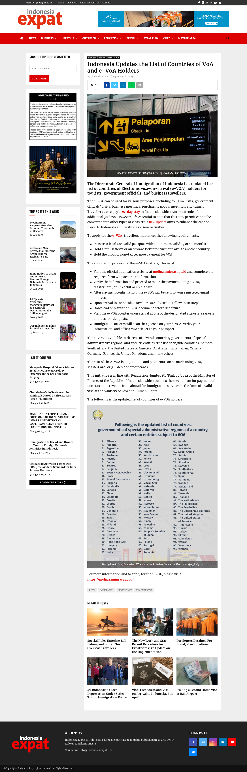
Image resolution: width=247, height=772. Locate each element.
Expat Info (151, 38)
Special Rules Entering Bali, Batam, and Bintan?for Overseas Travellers (107, 644)
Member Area (187, 38)
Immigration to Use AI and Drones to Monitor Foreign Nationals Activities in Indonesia (43, 279)
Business (47, 38)
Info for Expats (105, 58)
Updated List (125, 590)
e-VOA (117, 236)
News (32, 38)
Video (166, 38)
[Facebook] (193, 742)
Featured (92, 58)
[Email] (193, 752)
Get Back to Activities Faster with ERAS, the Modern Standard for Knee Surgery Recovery (52, 467)
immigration (106, 590)
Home (61, 2)
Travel (131, 38)
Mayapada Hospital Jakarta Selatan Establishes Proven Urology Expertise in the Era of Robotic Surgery (51, 372)
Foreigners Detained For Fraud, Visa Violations (194, 642)
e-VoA (92, 590)
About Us (72, 2)
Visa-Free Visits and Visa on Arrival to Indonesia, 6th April (152, 693)
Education (111, 38)
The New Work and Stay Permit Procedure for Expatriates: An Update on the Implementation (151, 646)
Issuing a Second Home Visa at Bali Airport (196, 691)
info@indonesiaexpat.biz (96, 750)
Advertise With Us (89, 2)
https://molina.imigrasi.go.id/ (110, 579)
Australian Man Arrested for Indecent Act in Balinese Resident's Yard (42, 252)
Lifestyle (67, 38)
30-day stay (130, 212)
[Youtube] (232, 742)
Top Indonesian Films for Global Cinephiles (43, 327)
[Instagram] (213, 742)
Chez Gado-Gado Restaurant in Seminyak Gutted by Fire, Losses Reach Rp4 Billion (50, 395)
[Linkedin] (223, 742)
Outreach (89, 38)
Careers (107, 2)
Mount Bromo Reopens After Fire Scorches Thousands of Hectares (42, 227)
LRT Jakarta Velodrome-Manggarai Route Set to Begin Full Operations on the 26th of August (42, 306)
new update (158, 222)
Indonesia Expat (99, 76)
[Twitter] (203, 742)
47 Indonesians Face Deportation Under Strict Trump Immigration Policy (107, 693)
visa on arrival (144, 590)
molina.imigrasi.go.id (169, 272)
